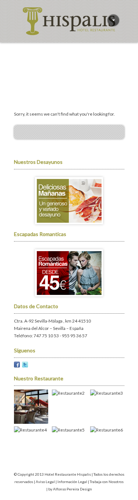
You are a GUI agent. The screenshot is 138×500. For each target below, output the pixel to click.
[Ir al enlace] (69, 226)
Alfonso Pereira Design (72, 489)
